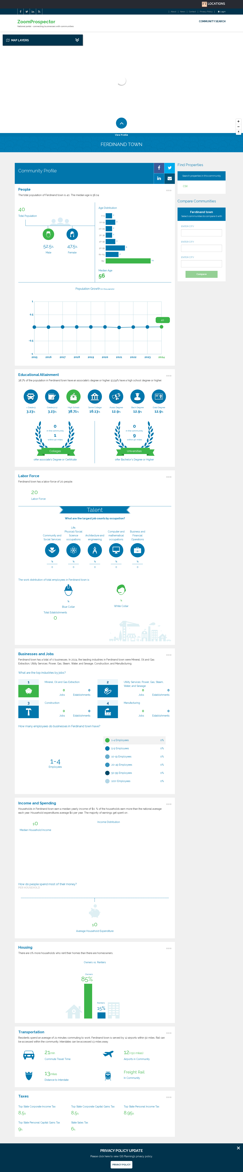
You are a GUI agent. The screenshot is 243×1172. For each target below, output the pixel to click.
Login (223, 12)
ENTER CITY (187, 226)
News (182, 12)
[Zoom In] (238, 121)
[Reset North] (238, 132)
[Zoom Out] (238, 126)
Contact (192, 12)
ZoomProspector (36, 21)
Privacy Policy (206, 12)
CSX (185, 186)
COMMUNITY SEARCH (212, 21)
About (173, 12)
